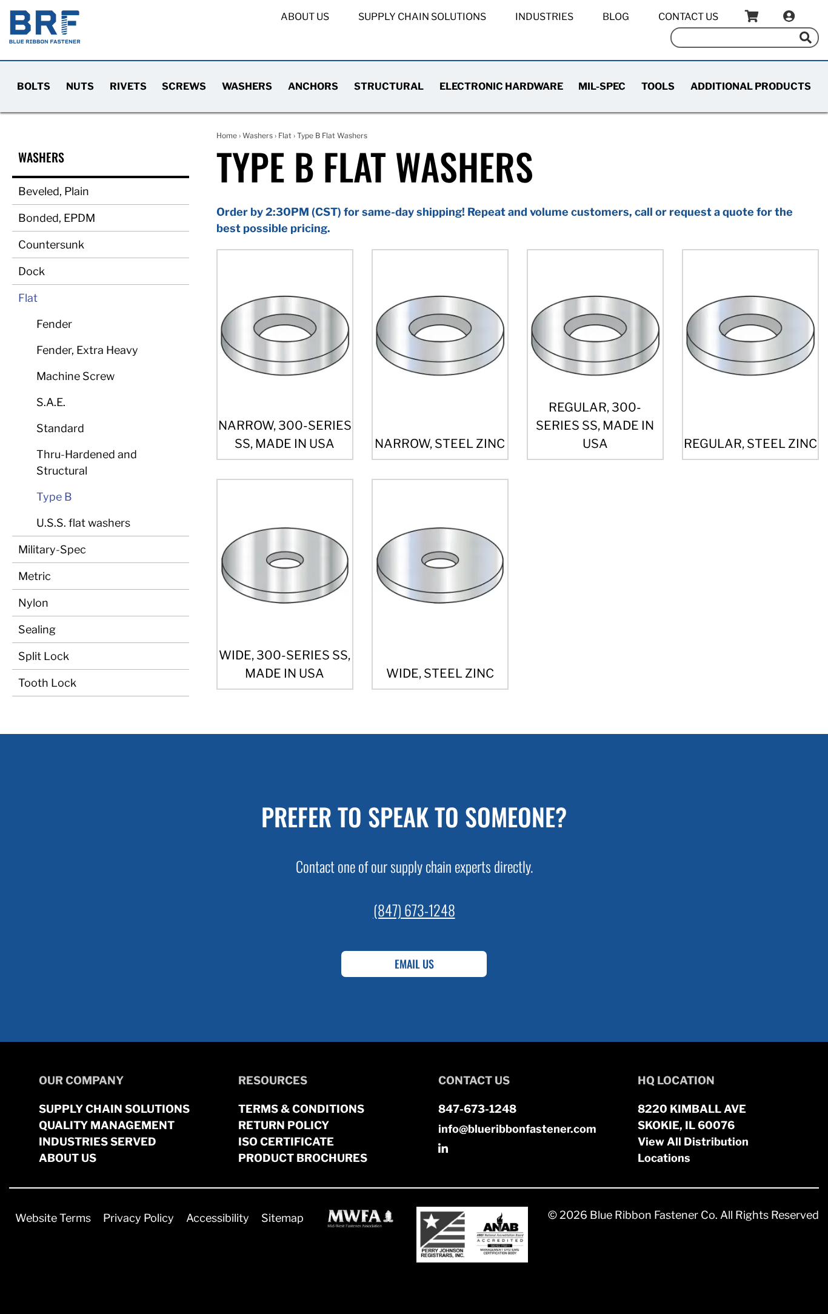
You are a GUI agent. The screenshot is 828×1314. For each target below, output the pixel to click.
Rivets (128, 86)
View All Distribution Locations (693, 1149)
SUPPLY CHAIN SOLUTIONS (114, 1108)
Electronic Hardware (501, 86)
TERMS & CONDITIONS (301, 1108)
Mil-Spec (602, 86)
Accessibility (217, 1218)
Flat (28, 298)
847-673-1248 (477, 1108)
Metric (34, 576)
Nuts (80, 86)
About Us (305, 16)
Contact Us (688, 16)
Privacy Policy (138, 1218)
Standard (60, 428)
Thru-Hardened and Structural (86, 462)
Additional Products (750, 86)
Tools (658, 86)
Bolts (33, 86)
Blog (616, 16)
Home (226, 135)
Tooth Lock (47, 682)
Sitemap (282, 1218)
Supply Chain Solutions (422, 16)
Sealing (37, 629)
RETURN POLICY (283, 1125)
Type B (54, 496)
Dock (31, 271)
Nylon (33, 602)
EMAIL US (414, 964)
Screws (184, 86)
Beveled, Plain (53, 191)
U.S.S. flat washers (83, 522)
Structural (389, 86)
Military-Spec (52, 549)
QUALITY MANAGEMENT (107, 1125)
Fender (54, 324)
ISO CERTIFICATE (286, 1141)
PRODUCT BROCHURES (302, 1158)
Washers (247, 86)
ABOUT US (67, 1158)
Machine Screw (75, 376)
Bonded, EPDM (56, 218)
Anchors (313, 86)
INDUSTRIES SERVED (97, 1141)
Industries (544, 16)
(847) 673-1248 (414, 910)
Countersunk (51, 244)
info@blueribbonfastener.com (517, 1128)
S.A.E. (50, 402)
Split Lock (43, 656)
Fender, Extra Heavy (87, 350)
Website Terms (53, 1218)
